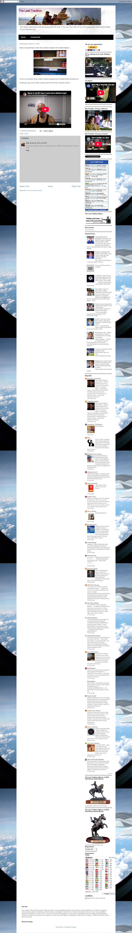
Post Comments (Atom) (35, 190)
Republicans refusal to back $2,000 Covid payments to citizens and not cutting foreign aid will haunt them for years (103, 364)
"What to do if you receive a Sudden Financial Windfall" (102, 528)
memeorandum (92, 618)
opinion (26, 133)
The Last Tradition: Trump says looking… (96, 170)
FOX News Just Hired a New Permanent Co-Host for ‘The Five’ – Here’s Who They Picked (98, 639)
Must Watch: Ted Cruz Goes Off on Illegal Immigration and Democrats (103, 290)
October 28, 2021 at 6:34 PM (38, 143)
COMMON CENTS (92, 401)
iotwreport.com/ (92, 472)
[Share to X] (48, 131)
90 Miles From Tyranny (94, 454)
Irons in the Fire (92, 727)
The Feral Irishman (93, 743)
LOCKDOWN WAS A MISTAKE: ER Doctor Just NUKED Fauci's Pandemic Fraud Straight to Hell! (103, 239)
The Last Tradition (94, 166)
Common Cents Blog (94, 378)
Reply (27, 150)
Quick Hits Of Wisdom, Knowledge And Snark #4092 (101, 457)
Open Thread (91, 683)
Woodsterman (91, 555)
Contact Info (35, 37)
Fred (27, 143)
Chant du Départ (92, 569)
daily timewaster (92, 483)
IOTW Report (91, 668)
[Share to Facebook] (50, 131)
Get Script (90, 209)
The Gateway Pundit (93, 635)
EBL (88, 438)
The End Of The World (101, 653)
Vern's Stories (91, 511)
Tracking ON (102, 209)
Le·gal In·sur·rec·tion (94, 710)
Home (23, 37)
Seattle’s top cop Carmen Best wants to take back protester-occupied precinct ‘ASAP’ (103, 321)
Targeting (90, 544)
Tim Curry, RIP (99, 439)
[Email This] (44, 131)
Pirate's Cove (91, 496)
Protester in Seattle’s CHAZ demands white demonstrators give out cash (103, 351)
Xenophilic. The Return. (94, 424)
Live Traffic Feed (96, 162)
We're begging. (99, 426)
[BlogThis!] (46, 131)
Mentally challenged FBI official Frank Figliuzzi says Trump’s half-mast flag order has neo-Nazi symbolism (103, 255)
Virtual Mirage (91, 542)
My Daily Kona (91, 524)
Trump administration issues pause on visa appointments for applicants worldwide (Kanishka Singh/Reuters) (98, 621)
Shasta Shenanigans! (93, 474)
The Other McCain (93, 603)
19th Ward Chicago (93, 585)
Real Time (96, 209)
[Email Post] (40, 131)
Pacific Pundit (91, 696)
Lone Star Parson (92, 652)
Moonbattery (91, 681)
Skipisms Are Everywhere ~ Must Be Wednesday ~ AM (102, 559)
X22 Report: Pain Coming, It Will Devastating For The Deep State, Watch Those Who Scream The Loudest (103, 278)
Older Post (76, 186)
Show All (110, 773)
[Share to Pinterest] (52, 131)
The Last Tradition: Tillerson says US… (96, 180)
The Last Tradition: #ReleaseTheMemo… (94, 185)
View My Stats (89, 230)
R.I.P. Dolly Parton (100, 745)
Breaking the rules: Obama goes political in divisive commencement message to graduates (103, 335)
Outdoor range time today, (102, 728)
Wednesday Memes (101, 513)
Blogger (74, 927)
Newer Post (24, 186)
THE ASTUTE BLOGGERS (95, 759)
